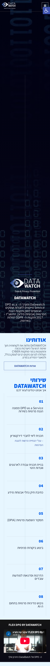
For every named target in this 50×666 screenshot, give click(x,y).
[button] (46, 10)
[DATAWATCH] (9, 5)
